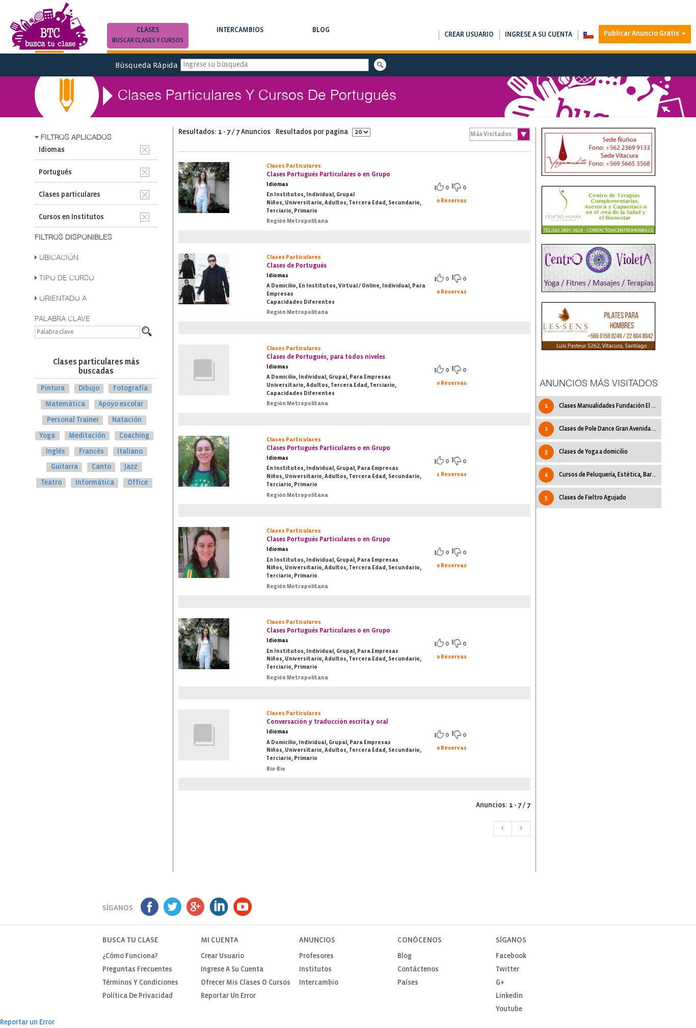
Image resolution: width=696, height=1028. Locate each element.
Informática (94, 483)
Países (407, 983)
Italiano (130, 451)
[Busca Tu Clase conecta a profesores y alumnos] (49, 28)
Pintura (53, 388)
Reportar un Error (228, 996)
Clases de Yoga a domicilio (586, 452)
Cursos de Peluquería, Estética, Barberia (603, 475)
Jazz (131, 467)
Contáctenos (418, 969)
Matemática (65, 404)
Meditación (87, 436)
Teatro (51, 483)
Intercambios (240, 35)
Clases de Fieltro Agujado (585, 497)
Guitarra (64, 467)
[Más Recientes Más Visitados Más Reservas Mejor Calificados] (500, 134)
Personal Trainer (73, 420)
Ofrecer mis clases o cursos (245, 983)
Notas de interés (321, 40)
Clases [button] (147, 35)
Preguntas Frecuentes (137, 969)
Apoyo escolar (120, 404)
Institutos (315, 969)
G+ (500, 983)
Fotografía (130, 388)
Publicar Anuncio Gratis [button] (642, 34)
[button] (588, 35)
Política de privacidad (137, 996)
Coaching (134, 436)
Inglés (55, 451)
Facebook (511, 956)
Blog (321, 35)
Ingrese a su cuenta (538, 35)
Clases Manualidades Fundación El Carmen (603, 406)
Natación (127, 420)
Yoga (47, 436)
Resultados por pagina (313, 132)
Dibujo (88, 388)
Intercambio (318, 983)
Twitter (507, 969)
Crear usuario (469, 35)
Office (137, 483)
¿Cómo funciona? (130, 956)
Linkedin (509, 996)
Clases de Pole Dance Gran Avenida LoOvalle (603, 429)
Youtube (509, 1009)
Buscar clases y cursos (147, 40)
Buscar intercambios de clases (240, 40)
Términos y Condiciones (140, 983)
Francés (91, 451)
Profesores (316, 956)
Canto (101, 467)
